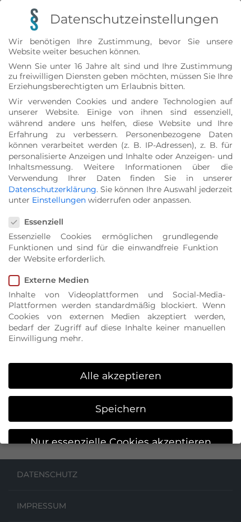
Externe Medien (56, 280)
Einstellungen (59, 200)
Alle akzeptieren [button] (120, 375)
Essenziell (43, 222)
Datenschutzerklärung (52, 189)
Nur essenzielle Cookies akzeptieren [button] (120, 442)
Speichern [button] (120, 408)
